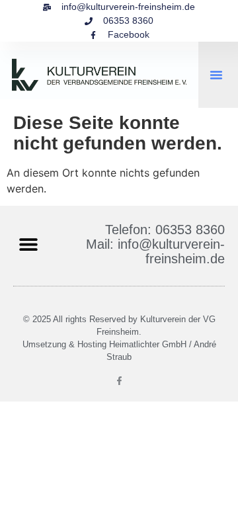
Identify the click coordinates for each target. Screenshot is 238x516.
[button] (216, 75)
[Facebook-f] (119, 380)
